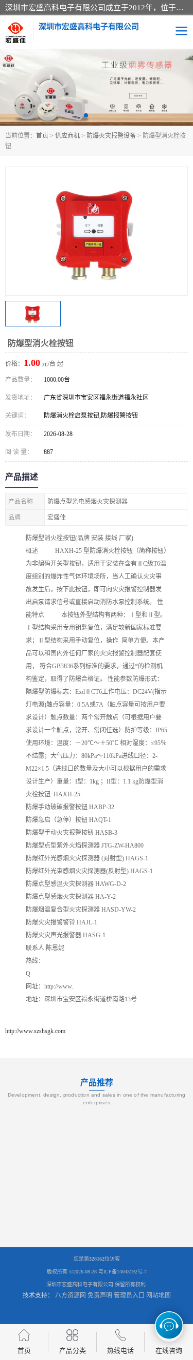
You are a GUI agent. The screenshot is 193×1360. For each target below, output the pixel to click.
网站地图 (158, 1295)
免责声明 (99, 1295)
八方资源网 (70, 1295)
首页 (42, 135)
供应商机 (67, 135)
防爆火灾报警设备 (111, 135)
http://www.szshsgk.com (35, 1031)
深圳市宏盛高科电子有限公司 (79, 1284)
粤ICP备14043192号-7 (122, 1271)
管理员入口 (129, 1295)
